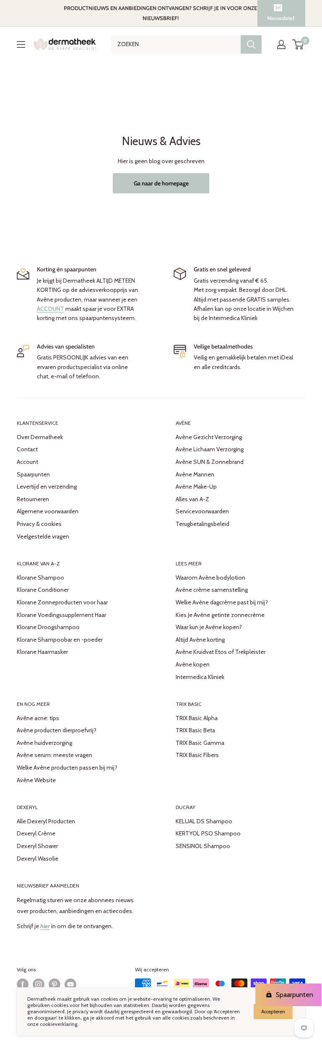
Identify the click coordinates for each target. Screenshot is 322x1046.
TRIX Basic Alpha (197, 718)
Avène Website (36, 780)
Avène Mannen (195, 474)
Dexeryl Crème (36, 833)
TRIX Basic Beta (195, 730)
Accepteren (273, 1011)
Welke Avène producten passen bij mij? (67, 767)
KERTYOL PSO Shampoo (208, 833)
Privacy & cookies (39, 524)
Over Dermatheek (40, 437)
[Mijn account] (281, 44)
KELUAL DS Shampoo (204, 821)
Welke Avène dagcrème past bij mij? (222, 602)
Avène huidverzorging (44, 743)
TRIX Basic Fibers (197, 755)
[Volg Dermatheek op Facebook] (23, 984)
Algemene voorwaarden (47, 511)
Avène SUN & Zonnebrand (210, 462)
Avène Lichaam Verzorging (210, 449)
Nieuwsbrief (280, 18)
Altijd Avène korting (200, 639)
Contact (27, 449)
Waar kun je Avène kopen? (209, 627)
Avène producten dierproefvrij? (56, 730)
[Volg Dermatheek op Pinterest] (54, 984)
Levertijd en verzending (47, 486)
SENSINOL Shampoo (203, 846)
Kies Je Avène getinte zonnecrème (220, 615)
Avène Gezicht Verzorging (209, 437)
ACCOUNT (50, 308)
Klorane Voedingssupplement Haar (61, 615)
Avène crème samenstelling (212, 589)
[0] (298, 44)
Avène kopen (193, 664)
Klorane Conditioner (43, 589)
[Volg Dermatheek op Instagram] (38, 984)
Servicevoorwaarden (202, 511)
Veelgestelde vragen (43, 536)
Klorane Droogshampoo (48, 627)
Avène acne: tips (38, 718)
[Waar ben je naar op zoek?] (251, 44)
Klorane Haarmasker (42, 652)
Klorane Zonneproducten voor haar (62, 602)
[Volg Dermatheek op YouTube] (70, 984)
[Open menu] (21, 44)
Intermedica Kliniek (200, 677)
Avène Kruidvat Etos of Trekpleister (220, 652)
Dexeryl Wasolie (37, 858)
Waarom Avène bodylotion (210, 577)
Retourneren (33, 499)
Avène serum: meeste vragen (54, 755)
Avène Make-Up (196, 486)
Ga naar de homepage (161, 183)
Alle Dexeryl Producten (46, 821)
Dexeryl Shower (37, 846)
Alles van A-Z (192, 499)
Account (27, 462)
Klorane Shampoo (40, 577)
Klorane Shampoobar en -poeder (60, 639)
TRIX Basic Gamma (200, 743)
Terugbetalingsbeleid (202, 524)
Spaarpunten (33, 474)
